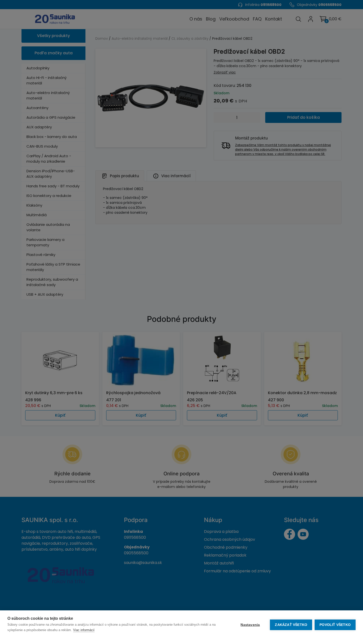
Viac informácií (84, 630)
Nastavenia (250, 625)
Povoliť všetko (335, 625)
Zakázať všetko (291, 625)
